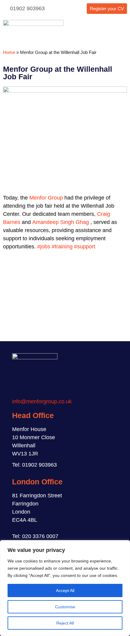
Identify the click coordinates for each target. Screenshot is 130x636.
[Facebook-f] (18, 377)
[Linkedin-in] (59, 377)
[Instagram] (32, 377)
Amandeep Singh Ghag (60, 222)
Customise (65, 606)
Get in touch (65, 310)
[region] (65, 588)
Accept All (65, 590)
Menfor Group (46, 198)
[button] (122, 30)
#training (62, 247)
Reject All (65, 623)
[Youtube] (73, 377)
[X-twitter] (45, 377)
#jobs (43, 247)
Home (9, 52)
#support (84, 247)
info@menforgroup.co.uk (42, 401)
